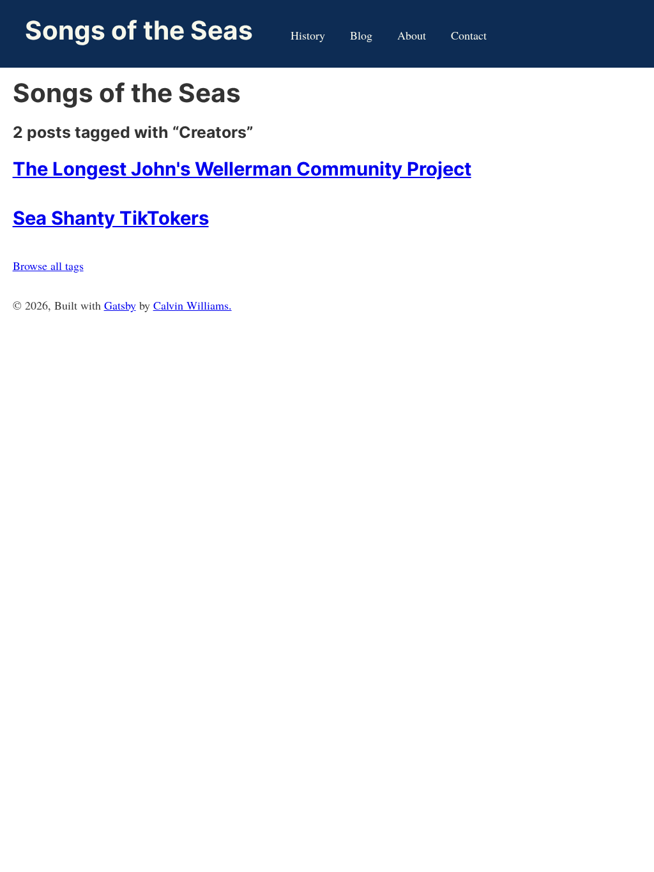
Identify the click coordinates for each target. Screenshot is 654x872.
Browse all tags (48, 265)
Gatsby (120, 305)
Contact (469, 35)
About (411, 35)
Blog (361, 35)
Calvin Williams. (192, 305)
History (308, 35)
